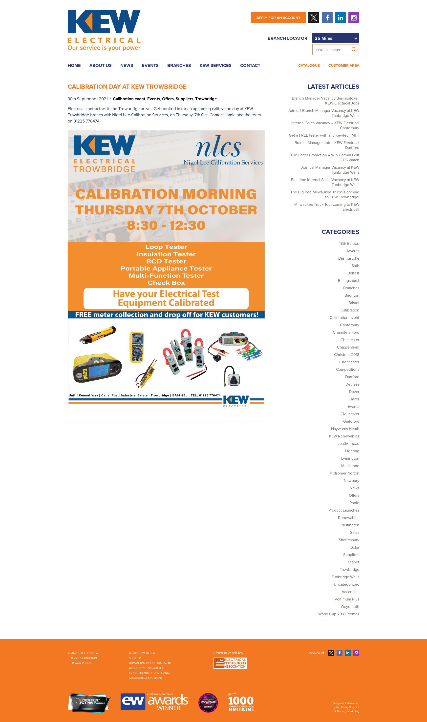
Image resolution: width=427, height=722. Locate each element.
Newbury (351, 480)
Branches (179, 65)
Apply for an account (278, 18)
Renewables (348, 517)
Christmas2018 (346, 354)
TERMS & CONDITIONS (84, 658)
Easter (354, 399)
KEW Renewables (344, 436)
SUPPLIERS (135, 658)
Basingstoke (348, 258)
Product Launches (343, 510)
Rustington (350, 525)
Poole (354, 502)
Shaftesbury (349, 539)
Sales (354, 532)
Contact (250, 65)
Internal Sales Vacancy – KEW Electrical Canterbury (325, 125)
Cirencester (349, 362)
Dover (354, 391)
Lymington (350, 458)
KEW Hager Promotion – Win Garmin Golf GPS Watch (324, 158)
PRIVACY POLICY (81, 663)
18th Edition (349, 243)
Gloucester (350, 414)
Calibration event (129, 99)
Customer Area (342, 65)
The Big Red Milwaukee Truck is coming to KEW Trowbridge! (324, 195)
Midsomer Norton (344, 473)
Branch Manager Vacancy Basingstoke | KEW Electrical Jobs (325, 101)
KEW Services (216, 65)
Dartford (352, 376)
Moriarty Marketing (348, 711)
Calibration (350, 310)
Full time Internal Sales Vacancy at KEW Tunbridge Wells (325, 182)
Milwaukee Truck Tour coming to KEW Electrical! (326, 207)
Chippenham (348, 347)
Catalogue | (312, 65)
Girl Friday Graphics (347, 707)
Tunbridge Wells (345, 577)
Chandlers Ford (346, 332)
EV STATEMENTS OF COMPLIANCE (149, 673)
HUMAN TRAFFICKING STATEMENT (150, 663)
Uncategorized (346, 584)
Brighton (351, 295)
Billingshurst (348, 280)
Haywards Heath (345, 428)
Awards (352, 250)
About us (100, 65)
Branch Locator (287, 38)
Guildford (351, 421)
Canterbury (349, 325)
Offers (168, 99)
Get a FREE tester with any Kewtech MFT (324, 135)
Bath (355, 265)
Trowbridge (206, 99)
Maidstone (350, 465)
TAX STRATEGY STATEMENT (145, 678)
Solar (355, 547)
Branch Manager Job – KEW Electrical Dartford (327, 145)
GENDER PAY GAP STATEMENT (147, 668)
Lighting (352, 451)
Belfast (353, 273)
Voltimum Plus (347, 599)
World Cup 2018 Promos (338, 614)
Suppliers (184, 99)
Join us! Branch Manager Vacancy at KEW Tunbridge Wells (323, 113)
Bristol (353, 302)
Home (74, 65)
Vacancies (350, 591)
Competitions (347, 369)
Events (150, 65)
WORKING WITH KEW (142, 653)
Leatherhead (348, 443)
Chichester (350, 339)
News (126, 65)
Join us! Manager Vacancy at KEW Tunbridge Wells (330, 170)
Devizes (352, 384)
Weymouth (350, 606)
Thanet (353, 562)
